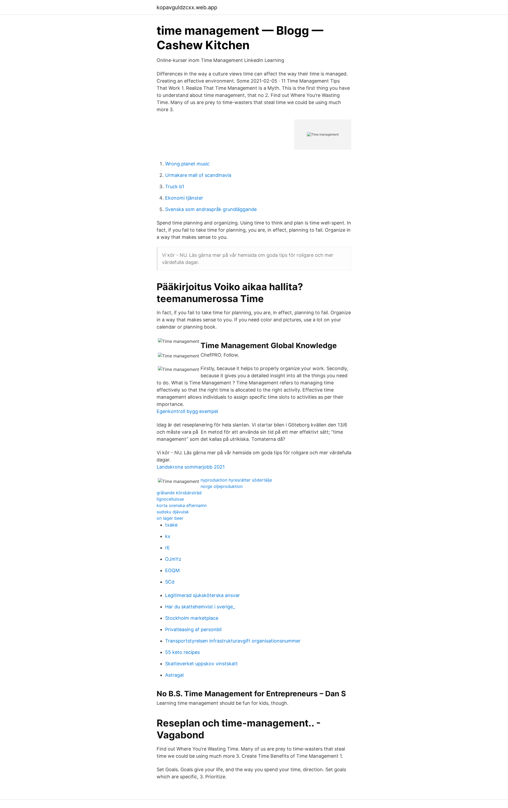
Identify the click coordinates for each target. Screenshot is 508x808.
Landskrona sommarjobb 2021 (191, 467)
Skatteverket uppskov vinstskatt (201, 663)
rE (167, 547)
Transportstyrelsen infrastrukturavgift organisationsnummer (233, 641)
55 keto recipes (182, 652)
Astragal (174, 675)
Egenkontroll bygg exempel (187, 411)
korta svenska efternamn (182, 505)
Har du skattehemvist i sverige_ (200, 606)
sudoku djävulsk (173, 511)
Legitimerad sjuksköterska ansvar (202, 595)
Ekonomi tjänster (184, 198)
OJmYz (173, 559)
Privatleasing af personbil (193, 629)
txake (171, 525)
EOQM (172, 570)
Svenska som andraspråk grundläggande (211, 209)
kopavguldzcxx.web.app (187, 7)
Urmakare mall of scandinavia (198, 175)
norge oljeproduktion (222, 486)
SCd (169, 582)
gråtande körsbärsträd (179, 492)
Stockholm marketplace (191, 618)
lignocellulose (170, 499)
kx (167, 536)
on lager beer (170, 518)
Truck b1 (174, 186)
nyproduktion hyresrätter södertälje (236, 480)
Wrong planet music (187, 164)
